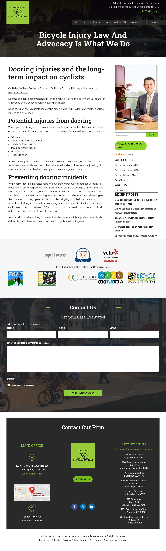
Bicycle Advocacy (124, 170)
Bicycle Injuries (123, 175)
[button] (163, 532)
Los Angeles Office (32, 473)
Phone (61, 327)
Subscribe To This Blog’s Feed (130, 146)
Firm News (120, 180)
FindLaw (122, 540)
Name (10, 327)
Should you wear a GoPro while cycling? (136, 235)
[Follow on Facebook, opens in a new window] (74, 506)
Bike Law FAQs (120, 22)
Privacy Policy (70, 540)
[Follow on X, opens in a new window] (83, 506)
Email (113, 327)
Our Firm (87, 22)
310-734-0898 (148, 11)
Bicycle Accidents (18, 92)
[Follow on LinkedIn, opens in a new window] (91, 506)
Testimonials (135, 22)
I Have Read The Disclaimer (23, 385)
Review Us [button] (83, 479)
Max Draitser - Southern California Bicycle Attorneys (52, 88)
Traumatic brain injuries (24, 147)
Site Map (56, 540)
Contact (154, 22)
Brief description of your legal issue (28, 342)
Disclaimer (12, 379)
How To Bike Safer (101, 22)
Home (77, 22)
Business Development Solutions (97, 540)
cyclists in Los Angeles (71, 221)
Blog (146, 22)
